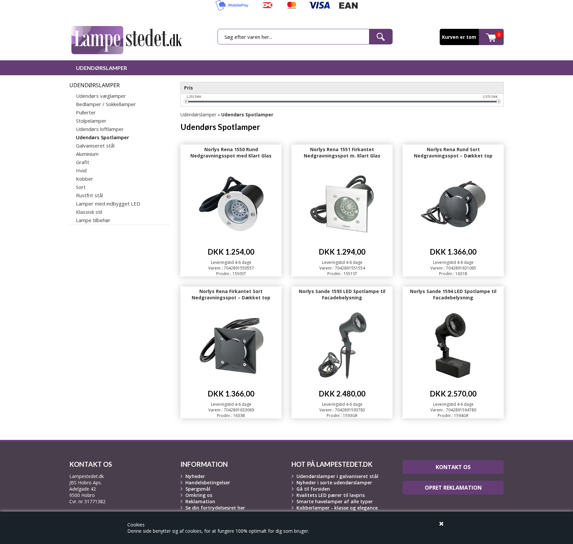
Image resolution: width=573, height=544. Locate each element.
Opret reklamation (453, 487)
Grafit (82, 162)
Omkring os (198, 495)
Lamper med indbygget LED (108, 203)
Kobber (84, 178)
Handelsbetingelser (207, 482)
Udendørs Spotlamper (102, 137)
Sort (81, 187)
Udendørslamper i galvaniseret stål (337, 476)
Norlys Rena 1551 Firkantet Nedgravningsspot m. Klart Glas (342, 152)
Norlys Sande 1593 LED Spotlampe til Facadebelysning (342, 294)
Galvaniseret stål (95, 145)
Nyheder (195, 476)
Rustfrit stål (89, 195)
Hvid (81, 170)
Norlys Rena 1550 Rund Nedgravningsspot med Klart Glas (231, 152)
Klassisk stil (89, 212)
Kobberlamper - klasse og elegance (337, 508)
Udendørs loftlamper (100, 129)
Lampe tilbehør (93, 220)
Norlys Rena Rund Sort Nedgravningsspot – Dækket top (453, 152)
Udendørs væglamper (101, 95)
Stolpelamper (91, 120)
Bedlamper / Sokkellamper (106, 104)
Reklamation (200, 501)
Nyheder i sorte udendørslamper (334, 482)
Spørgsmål (197, 489)
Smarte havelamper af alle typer (334, 501)
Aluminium (87, 154)
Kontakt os (453, 467)
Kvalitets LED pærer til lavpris (330, 495)
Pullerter (86, 112)
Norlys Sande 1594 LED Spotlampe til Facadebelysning (453, 294)
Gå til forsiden (313, 489)
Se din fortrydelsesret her (215, 508)
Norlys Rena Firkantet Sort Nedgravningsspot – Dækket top (231, 294)
